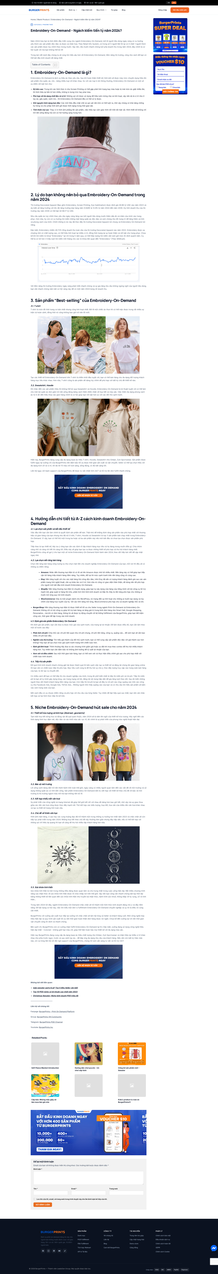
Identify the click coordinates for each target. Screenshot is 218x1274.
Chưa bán (176, 87)
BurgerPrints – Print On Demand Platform (56, 1011)
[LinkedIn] (54, 1251)
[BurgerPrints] (40, 10)
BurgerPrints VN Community (49, 1017)
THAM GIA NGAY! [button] (50, 1149)
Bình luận (37, 1169)
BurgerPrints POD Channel (51, 1022)
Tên (35, 1189)
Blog (123, 10)
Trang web (113, 1189)
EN (169, 3)
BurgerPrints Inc (46, 1027)
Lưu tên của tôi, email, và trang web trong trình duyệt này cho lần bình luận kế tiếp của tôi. (72, 1199)
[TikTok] (65, 1251)
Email (74, 1189)
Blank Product (43, 19)
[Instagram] (48, 1251)
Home (33, 19)
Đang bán (162, 87)
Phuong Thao (48, 24)
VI (174, 3)
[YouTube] (59, 1251)
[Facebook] (43, 1251)
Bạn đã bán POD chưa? (165, 84)
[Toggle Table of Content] (54, 65)
